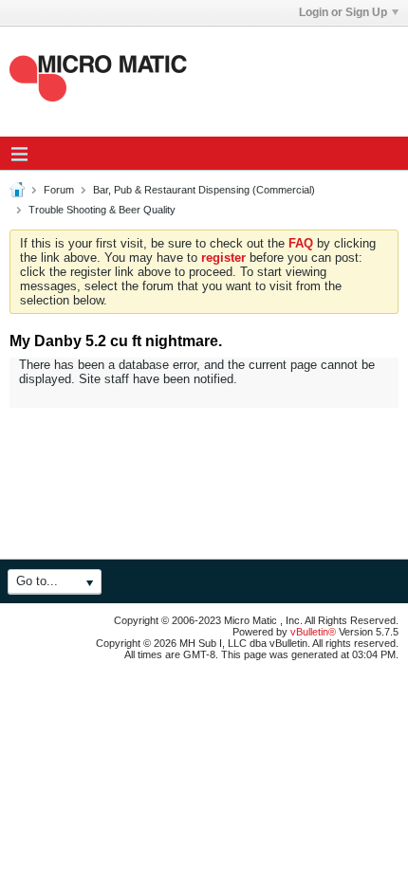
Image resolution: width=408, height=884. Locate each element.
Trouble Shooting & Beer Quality (102, 209)
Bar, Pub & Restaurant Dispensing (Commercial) (204, 189)
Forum (59, 189)
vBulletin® (313, 631)
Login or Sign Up (343, 12)
